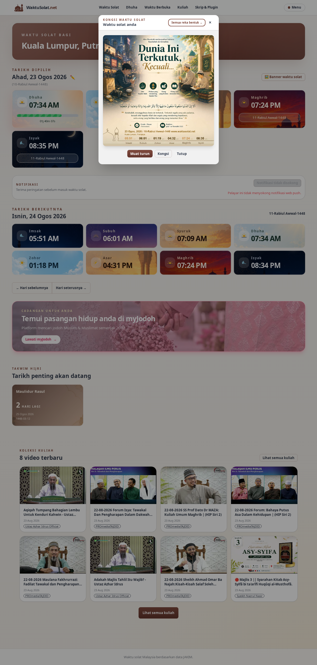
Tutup (182, 153)
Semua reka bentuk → (186, 22)
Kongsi (163, 153)
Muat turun (140, 153)
